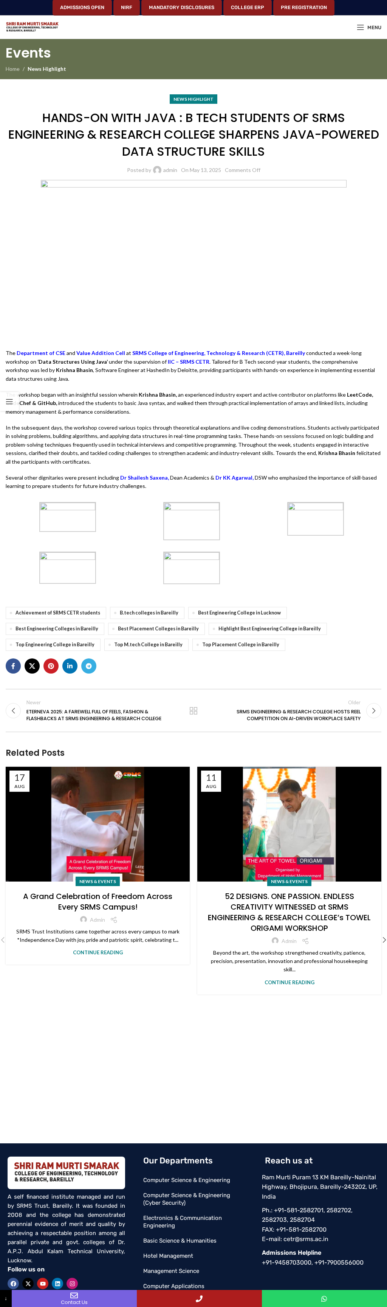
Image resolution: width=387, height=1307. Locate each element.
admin (170, 170)
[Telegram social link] (88, 666)
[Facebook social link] (13, 666)
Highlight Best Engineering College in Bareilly (269, 629)
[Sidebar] (9, 401)
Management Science (171, 1271)
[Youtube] (42, 1283)
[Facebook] (13, 1283)
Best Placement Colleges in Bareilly (158, 629)
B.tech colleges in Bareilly (149, 613)
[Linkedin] (57, 1283)
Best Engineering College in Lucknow (239, 613)
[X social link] (32, 666)
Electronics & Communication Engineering (182, 1222)
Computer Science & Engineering (186, 1180)
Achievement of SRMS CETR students (57, 613)
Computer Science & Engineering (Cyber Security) (186, 1199)
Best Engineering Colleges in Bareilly (56, 629)
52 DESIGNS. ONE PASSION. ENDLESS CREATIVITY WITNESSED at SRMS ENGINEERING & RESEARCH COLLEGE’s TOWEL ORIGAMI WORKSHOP (289, 912)
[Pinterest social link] (51, 666)
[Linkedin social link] (69, 666)
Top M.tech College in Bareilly (148, 644)
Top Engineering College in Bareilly (54, 644)
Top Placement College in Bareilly (240, 644)
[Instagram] (72, 1283)
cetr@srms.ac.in (305, 1239)
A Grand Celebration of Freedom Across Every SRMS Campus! (97, 901)
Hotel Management (168, 1255)
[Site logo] (32, 26)
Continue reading (98, 952)
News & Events (97, 881)
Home (13, 69)
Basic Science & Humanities (180, 1240)
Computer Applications (173, 1286)
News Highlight (47, 69)
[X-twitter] (28, 1283)
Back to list (193, 710)
